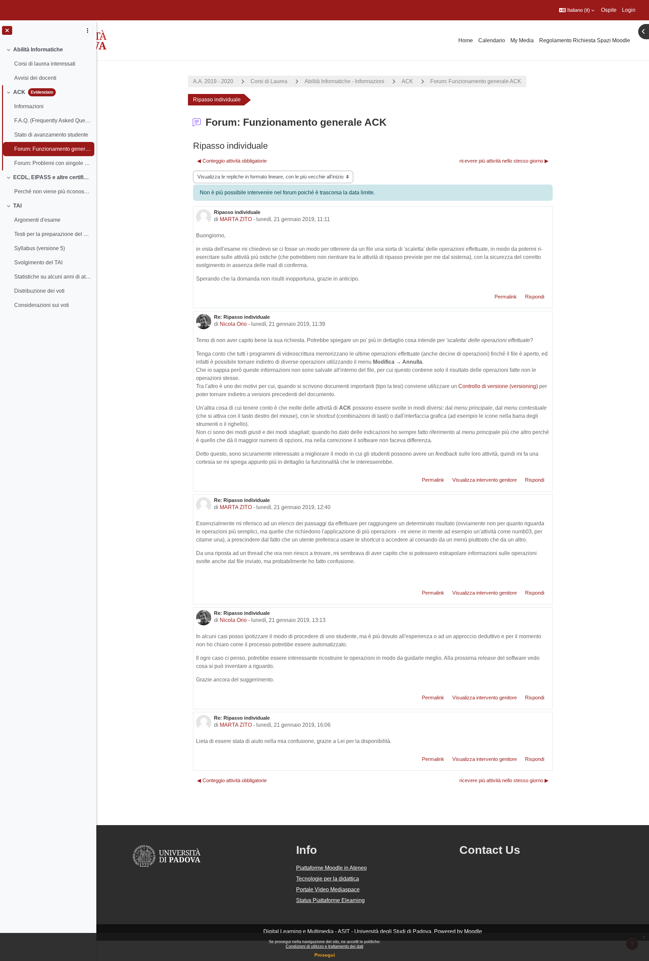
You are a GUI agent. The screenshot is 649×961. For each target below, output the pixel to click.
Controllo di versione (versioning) (498, 386)
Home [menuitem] (465, 40)
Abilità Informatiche (38, 49)
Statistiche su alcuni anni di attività (52, 277)
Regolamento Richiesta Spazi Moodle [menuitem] (584, 40)
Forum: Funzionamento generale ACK (52, 149)
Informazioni (29, 106)
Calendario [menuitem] (491, 40)
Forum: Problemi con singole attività (52, 163)
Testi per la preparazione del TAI (52, 234)
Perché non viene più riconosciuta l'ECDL (52, 191)
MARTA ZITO (236, 219)
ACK (19, 92)
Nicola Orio (233, 324)
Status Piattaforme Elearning (330, 900)
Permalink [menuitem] (506, 296)
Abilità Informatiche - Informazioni (344, 81)
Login (628, 10)
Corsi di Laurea (268, 81)
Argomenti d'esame (37, 220)
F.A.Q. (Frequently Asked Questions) (52, 120)
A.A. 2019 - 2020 (213, 81)
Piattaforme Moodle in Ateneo (331, 868)
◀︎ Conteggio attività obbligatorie (232, 161)
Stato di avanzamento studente (51, 135)
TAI (17, 206)
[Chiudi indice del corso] (7, 30)
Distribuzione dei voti (39, 291)
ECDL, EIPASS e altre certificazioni (52, 177)
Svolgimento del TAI (38, 262)
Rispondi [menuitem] (534, 296)
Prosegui (324, 955)
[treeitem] (48, 64)
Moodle (473, 931)
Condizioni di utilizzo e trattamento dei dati (324, 946)
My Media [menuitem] (522, 40)
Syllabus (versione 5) (39, 248)
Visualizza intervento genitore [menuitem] (484, 480)
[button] (576, 10)
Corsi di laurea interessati (44, 64)
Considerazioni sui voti (41, 305)
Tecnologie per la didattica (327, 879)
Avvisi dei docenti (35, 78)
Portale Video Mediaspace (328, 889)
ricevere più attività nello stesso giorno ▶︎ (504, 161)
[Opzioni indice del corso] (87, 30)
